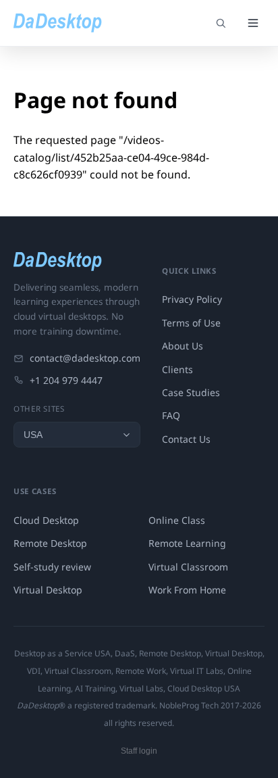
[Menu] (253, 22)
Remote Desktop (50, 543)
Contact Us (186, 439)
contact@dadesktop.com (85, 357)
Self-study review (52, 566)
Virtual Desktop (47, 589)
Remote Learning (187, 543)
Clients (177, 369)
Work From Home (187, 589)
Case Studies (191, 392)
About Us (182, 345)
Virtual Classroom (188, 566)
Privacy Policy (192, 299)
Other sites (39, 409)
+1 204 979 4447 (66, 380)
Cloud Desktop (46, 520)
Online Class (176, 520)
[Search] (220, 22)
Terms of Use (191, 322)
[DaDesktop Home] (57, 23)
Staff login (139, 751)
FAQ (171, 415)
